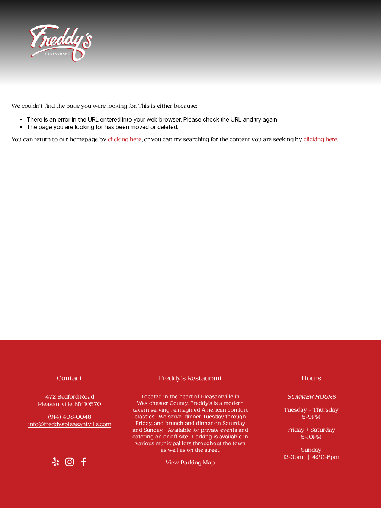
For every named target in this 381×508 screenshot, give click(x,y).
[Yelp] (55, 461)
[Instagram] (69, 461)
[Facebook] (83, 461)
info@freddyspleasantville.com (69, 425)
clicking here (124, 140)
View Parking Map (190, 463)
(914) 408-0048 (69, 417)
